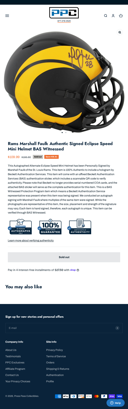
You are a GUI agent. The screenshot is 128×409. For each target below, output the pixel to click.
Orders (50, 362)
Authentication (55, 375)
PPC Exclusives (14, 362)
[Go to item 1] (62, 132)
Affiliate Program (15, 368)
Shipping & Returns (57, 368)
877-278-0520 (64, 21)
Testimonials (13, 356)
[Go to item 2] (65, 132)
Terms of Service (56, 356)
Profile (50, 381)
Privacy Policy (54, 350)
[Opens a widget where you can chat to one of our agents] (115, 403)
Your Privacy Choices (17, 381)
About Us (10, 350)
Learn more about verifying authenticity (31, 240)
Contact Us (12, 375)
